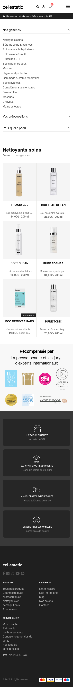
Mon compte (10, 624)
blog (41, 597)
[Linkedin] (8, 573)
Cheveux (8, 102)
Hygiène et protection (15, 73)
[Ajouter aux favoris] (27, 193)
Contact (44, 605)
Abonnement (10, 609)
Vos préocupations (15, 116)
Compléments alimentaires (19, 87)
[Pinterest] (22, 573)
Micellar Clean (53, 205)
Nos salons (46, 601)
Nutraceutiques (12, 597)
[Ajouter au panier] (19, 193)
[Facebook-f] (4, 573)
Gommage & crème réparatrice (21, 78)
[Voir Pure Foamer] (45, 252)
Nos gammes (12, 30)
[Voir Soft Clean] (11, 251)
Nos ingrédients (48, 593)
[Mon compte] (44, 6)
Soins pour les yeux (14, 63)
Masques (8, 97)
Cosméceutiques (13, 593)
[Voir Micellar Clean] (45, 193)
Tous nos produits (13, 589)
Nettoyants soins (13, 40)
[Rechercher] (38, 6)
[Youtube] (17, 573)
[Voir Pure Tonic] (45, 310)
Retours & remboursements (13, 630)
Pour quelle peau (14, 128)
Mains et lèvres (12, 106)
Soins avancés (12, 83)
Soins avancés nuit (14, 54)
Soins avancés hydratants (18, 49)
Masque (7, 68)
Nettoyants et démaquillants (11, 603)
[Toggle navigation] (67, 6)
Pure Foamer (53, 263)
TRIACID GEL (19, 205)
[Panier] (50, 6)
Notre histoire (47, 589)
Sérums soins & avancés (18, 44)
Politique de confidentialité (11, 647)
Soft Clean (19, 263)
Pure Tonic (53, 321)
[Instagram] (12, 573)
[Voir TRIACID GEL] (11, 193)
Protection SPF (12, 59)
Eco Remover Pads (19, 321)
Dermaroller (10, 92)
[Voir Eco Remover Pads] (11, 310)
